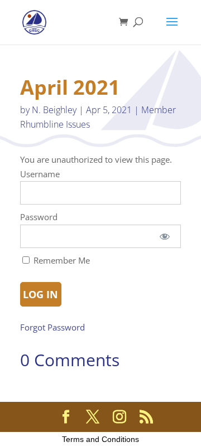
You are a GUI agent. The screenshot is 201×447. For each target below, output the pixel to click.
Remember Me (60, 260)
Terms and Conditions (100, 439)
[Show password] (165, 236)
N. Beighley (54, 110)
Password (39, 216)
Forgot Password (52, 327)
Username (40, 173)
